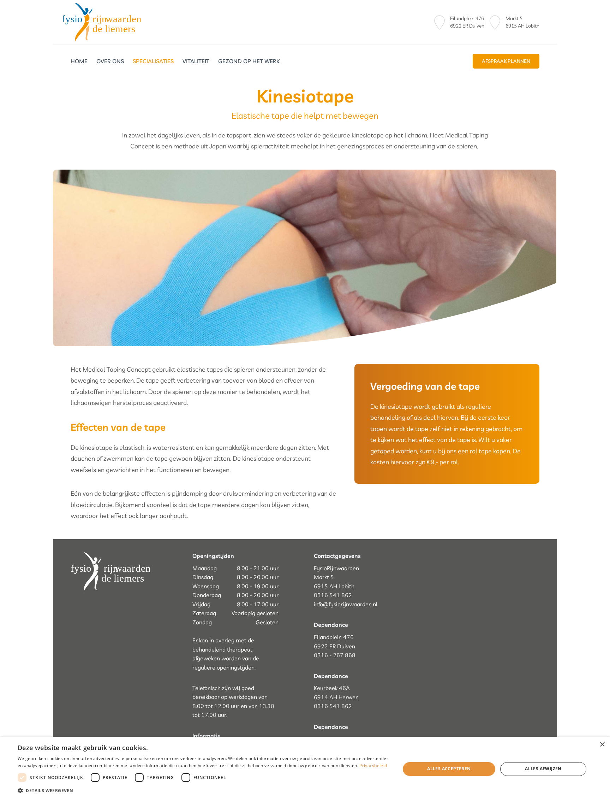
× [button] (602, 744)
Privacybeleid (373, 765)
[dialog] (305, 769)
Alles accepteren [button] (449, 769)
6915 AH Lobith (522, 26)
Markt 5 (515, 18)
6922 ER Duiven (467, 26)
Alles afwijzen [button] (543, 769)
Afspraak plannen (506, 61)
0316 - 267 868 (334, 655)
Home (79, 61)
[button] (203, 791)
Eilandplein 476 (467, 18)
